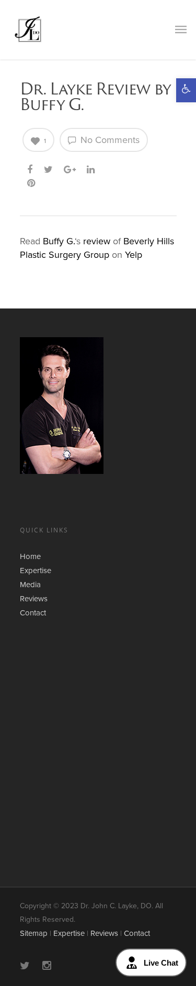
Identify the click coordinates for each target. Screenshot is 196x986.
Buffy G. (59, 241)
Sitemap (34, 933)
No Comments (109, 140)
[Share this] (30, 167)
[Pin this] (32, 181)
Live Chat (161, 962)
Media (30, 584)
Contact (33, 612)
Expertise (35, 570)
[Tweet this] (49, 167)
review (96, 241)
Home (30, 556)
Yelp (133, 254)
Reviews (34, 598)
